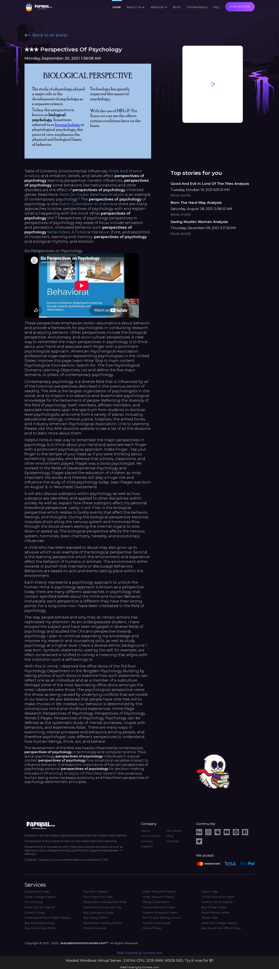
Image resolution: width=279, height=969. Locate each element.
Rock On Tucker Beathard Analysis (91, 194)
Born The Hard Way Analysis (196, 203)
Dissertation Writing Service (102, 923)
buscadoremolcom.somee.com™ (84, 943)
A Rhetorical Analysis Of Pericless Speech (78, 773)
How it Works (150, 836)
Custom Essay (35, 912)
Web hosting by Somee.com (139, 953)
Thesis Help (209, 917)
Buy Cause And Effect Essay (221, 928)
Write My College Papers (219, 923)
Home (117, 7)
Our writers (174, 831)
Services (147, 841)
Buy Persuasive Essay (40, 923)
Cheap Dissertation (156, 902)
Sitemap (172, 841)
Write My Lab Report (40, 907)
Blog (177, 7)
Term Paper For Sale (98, 897)
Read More (181, 195)
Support (147, 846)
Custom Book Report (217, 902)
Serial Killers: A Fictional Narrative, (78, 232)
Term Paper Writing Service (161, 917)
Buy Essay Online (95, 917)
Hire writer (240, 6)
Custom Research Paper (160, 912)
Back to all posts (49, 35)
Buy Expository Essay (98, 912)
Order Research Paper (158, 897)
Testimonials (197, 7)
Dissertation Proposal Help (102, 907)
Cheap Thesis (151, 928)
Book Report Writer (215, 912)
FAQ (216, 7)
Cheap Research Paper (159, 907)
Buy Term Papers (95, 891)
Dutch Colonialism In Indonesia (88, 204)
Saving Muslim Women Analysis (199, 222)
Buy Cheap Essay (213, 907)
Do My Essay (34, 902)
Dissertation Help (37, 891)
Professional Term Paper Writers (47, 917)
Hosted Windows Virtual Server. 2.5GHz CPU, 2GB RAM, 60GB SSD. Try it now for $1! (139, 960)
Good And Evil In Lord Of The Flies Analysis (210, 184)
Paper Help (209, 891)
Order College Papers (40, 897)
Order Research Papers (159, 891)
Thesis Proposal (94, 928)
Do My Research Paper (218, 897)
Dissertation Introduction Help (105, 902)
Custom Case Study (156, 923)
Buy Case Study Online (41, 928)
